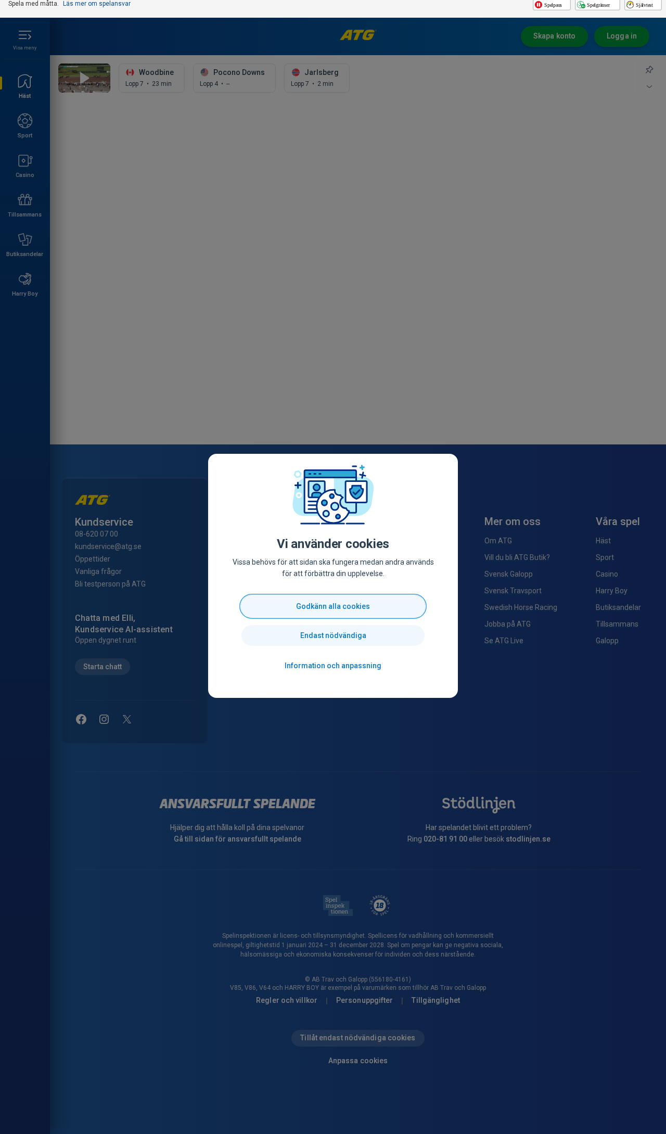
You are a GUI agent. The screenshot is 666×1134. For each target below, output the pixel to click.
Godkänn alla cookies (333, 606)
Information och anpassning (333, 665)
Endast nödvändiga (333, 635)
